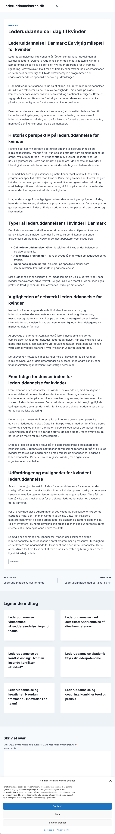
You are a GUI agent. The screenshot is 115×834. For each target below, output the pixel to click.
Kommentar (11, 748)
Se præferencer (57, 822)
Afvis (57, 814)
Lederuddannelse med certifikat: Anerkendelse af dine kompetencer (85, 622)
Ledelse (14, 561)
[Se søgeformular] (57, 6)
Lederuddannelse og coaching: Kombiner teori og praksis (85, 694)
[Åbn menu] (108, 6)
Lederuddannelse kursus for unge (24, 580)
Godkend (57, 806)
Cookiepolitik (49, 830)
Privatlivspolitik (63, 830)
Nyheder (13, 25)
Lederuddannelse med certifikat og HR (88, 580)
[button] (110, 780)
